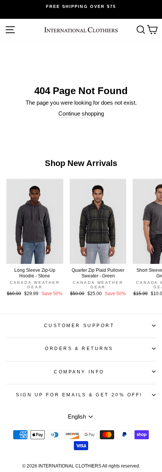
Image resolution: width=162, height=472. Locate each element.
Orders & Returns (79, 348)
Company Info (79, 371)
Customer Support (79, 325)
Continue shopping (81, 114)
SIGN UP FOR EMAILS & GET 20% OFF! (79, 394)
